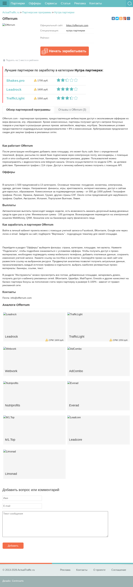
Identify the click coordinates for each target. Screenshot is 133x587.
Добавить (13, 545)
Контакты (95, 3)
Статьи (65, 3)
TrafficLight (14, 98)
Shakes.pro (15, 80)
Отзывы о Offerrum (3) (72, 109)
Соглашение (118, 569)
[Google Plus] (124, 18)
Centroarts (18, 580)
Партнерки (18, 3)
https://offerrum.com (77, 25)
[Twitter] (117, 18)
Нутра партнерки (64, 12)
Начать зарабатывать (67, 51)
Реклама (80, 3)
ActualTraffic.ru (10, 12)
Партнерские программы (36, 12)
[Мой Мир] (128, 18)
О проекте (99, 569)
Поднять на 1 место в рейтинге (22, 60)
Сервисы (51, 3)
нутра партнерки (75, 30)
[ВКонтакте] (113, 18)
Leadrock (13, 89)
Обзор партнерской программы (28, 109)
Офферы (35, 3)
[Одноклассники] (120, 18)
